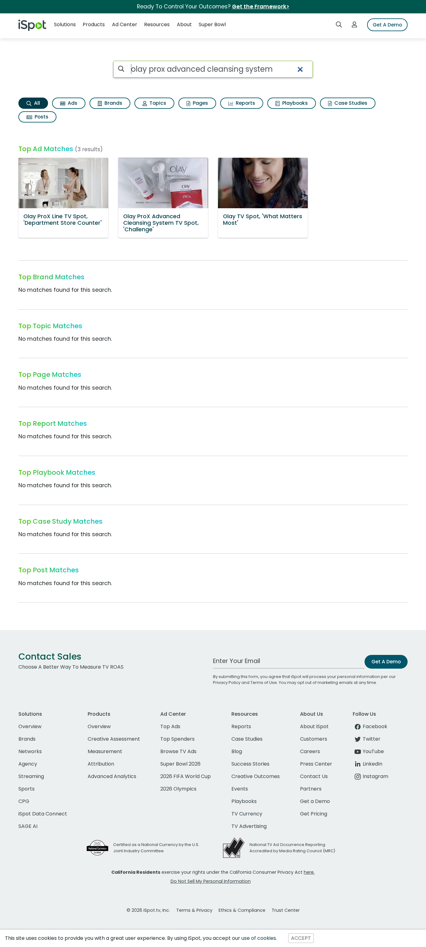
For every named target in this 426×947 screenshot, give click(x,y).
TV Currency (246, 813)
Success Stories (250, 763)
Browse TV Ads (178, 751)
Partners (311, 788)
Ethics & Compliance (242, 910)
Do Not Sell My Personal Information (211, 881)
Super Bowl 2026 (180, 763)
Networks (30, 751)
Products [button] (94, 24)
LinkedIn (372, 763)
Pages (199, 103)
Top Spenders (177, 739)
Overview (29, 726)
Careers (310, 751)
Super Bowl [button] (212, 24)
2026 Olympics (178, 788)
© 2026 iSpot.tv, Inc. (148, 910)
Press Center (316, 763)
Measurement (105, 751)
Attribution (101, 763)
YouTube (373, 751)
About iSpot (314, 726)
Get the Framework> (260, 6)
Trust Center (286, 910)
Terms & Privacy (194, 910)
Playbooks (294, 103)
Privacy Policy (226, 682)
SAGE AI (27, 826)
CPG (23, 801)
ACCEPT (301, 938)
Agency (27, 763)
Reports (245, 103)
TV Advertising (249, 826)
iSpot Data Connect (42, 813)
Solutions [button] (65, 24)
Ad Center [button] (124, 24)
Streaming (31, 776)
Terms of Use (263, 682)
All (36, 103)
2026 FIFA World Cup (185, 776)
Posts (40, 116)
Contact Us (314, 776)
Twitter (371, 739)
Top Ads (170, 726)
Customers (313, 739)
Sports (26, 788)
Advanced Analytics (112, 776)
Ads (71, 103)
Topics (157, 103)
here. (309, 872)
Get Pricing (313, 813)
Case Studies (350, 103)
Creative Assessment (114, 739)
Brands (112, 103)
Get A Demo (387, 24)
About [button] (184, 24)
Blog (236, 751)
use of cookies (258, 938)
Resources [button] (157, 24)
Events (239, 788)
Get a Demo (315, 801)
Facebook (375, 726)
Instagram (375, 776)
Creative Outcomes (255, 776)
